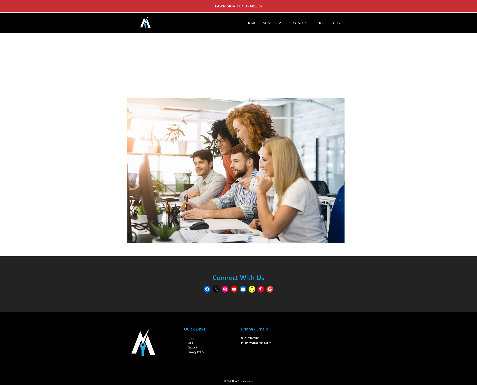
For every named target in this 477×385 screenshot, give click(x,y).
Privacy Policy (196, 352)
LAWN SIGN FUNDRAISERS (238, 6)
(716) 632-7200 (250, 338)
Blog (190, 342)
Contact (192, 347)
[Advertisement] (238, 61)
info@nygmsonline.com (256, 342)
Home (191, 338)
